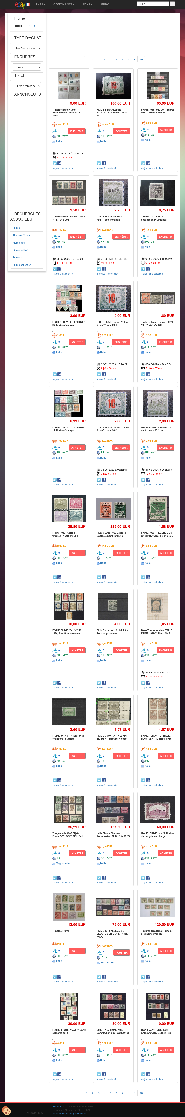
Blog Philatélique (77, 1113)
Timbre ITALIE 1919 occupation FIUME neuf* (154, 218)
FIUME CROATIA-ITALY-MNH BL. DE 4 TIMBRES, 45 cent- (112, 737)
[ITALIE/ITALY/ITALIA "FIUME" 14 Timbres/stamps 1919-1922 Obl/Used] (69, 403)
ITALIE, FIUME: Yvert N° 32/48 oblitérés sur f (69, 1031)
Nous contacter (60, 1113)
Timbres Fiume (21, 235)
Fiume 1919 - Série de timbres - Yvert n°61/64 (65, 534)
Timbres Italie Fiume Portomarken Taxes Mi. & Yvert (66, 112)
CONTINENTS (63, 4)
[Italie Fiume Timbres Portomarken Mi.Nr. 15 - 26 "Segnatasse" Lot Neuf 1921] (113, 809)
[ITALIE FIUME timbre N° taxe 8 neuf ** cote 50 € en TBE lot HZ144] (113, 298)
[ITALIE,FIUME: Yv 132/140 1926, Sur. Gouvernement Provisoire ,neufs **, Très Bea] (69, 606)
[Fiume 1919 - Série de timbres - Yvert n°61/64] (69, 508)
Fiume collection (22, 265)
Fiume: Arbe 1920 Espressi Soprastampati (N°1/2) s (112, 534)
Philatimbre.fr (59, 1106)
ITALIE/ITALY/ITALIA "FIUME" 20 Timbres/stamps (68, 323)
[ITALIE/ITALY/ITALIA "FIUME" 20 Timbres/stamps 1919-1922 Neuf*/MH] (68, 298)
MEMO (104, 4)
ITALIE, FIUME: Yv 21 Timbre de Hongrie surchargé (157, 834)
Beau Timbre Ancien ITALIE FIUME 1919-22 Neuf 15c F (156, 631)
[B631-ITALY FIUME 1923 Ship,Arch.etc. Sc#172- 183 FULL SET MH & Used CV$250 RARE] (157, 1006)
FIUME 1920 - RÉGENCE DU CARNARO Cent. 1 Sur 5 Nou (157, 534)
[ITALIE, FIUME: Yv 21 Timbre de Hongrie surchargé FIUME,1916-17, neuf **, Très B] (157, 809)
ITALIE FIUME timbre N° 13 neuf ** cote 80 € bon (112, 218)
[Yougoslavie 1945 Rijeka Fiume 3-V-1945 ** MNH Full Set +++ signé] (69, 809)
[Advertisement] (27, 155)
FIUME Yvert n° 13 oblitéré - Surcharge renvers (112, 631)
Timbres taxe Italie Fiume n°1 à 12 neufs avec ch (157, 932)
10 (141, 59)
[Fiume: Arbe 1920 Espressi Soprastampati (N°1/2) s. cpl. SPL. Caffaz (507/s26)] (113, 509)
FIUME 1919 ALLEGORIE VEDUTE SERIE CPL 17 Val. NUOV (112, 933)
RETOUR (33, 26)
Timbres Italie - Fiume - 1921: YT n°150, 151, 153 (157, 323)
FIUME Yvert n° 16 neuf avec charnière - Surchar (68, 737)
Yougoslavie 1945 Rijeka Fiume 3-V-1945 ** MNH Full (67, 834)
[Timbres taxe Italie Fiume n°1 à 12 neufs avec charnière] (157, 907)
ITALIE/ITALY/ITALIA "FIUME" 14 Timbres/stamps (68, 429)
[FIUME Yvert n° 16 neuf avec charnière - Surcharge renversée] (69, 712)
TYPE (39, 4)
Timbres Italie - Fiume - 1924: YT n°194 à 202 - (68, 218)
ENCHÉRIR (76, 131)
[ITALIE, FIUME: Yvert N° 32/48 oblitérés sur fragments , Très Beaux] (69, 1006)
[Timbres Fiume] (69, 907)
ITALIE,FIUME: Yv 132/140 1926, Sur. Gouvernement (66, 631)
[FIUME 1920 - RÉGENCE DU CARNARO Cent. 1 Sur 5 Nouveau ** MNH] (157, 509)
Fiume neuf (19, 242)
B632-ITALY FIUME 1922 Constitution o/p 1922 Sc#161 (113, 1031)
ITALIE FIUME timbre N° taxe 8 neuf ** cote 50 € (113, 323)
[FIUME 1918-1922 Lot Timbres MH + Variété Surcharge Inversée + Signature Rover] (157, 85)
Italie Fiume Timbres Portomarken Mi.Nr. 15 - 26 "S (113, 834)
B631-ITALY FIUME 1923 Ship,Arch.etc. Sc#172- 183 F (157, 1031)
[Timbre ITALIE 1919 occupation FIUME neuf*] (157, 193)
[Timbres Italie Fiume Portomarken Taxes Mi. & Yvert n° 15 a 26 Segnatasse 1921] (69, 85)
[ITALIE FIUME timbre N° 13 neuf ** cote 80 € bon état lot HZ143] (113, 192)
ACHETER (122, 131)
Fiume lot (18, 257)
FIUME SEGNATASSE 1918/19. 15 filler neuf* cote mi (112, 112)
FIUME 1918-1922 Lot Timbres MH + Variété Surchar (157, 111)
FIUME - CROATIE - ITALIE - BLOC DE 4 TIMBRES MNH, (156, 737)
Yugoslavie (63, 863)
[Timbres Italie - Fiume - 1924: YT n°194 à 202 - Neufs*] (69, 192)
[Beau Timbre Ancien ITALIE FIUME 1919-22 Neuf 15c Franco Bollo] (157, 606)
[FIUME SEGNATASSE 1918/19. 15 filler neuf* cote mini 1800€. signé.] (113, 86)
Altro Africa (107, 962)
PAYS (86, 4)
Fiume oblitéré (21, 250)
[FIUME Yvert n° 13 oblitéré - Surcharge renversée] (113, 606)
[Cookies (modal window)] (6, 1111)
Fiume (16, 228)
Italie (59, 141)
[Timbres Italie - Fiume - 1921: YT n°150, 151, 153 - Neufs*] (157, 298)
